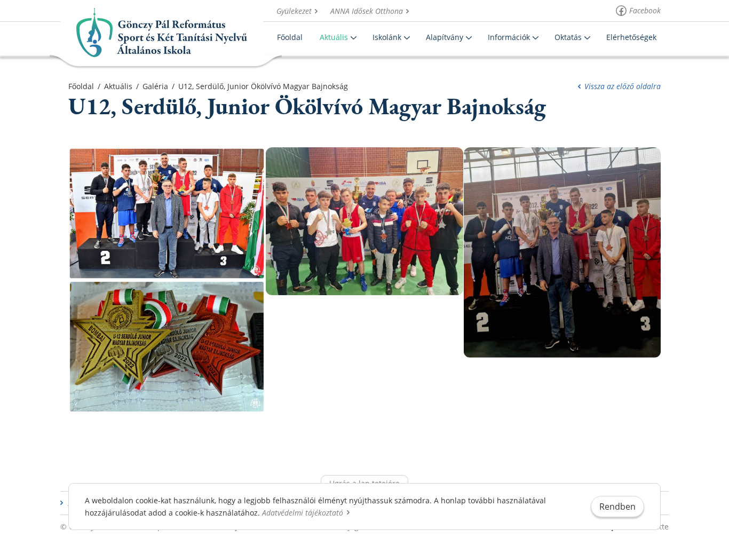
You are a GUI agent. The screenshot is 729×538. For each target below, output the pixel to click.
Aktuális (334, 37)
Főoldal (290, 37)
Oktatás (568, 37)
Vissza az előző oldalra (622, 86)
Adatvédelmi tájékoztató (302, 513)
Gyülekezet (294, 11)
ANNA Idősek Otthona (366, 11)
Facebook (645, 10)
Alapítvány (444, 37)
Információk (509, 37)
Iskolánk (387, 37)
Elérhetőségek (631, 37)
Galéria (155, 86)
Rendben (617, 506)
